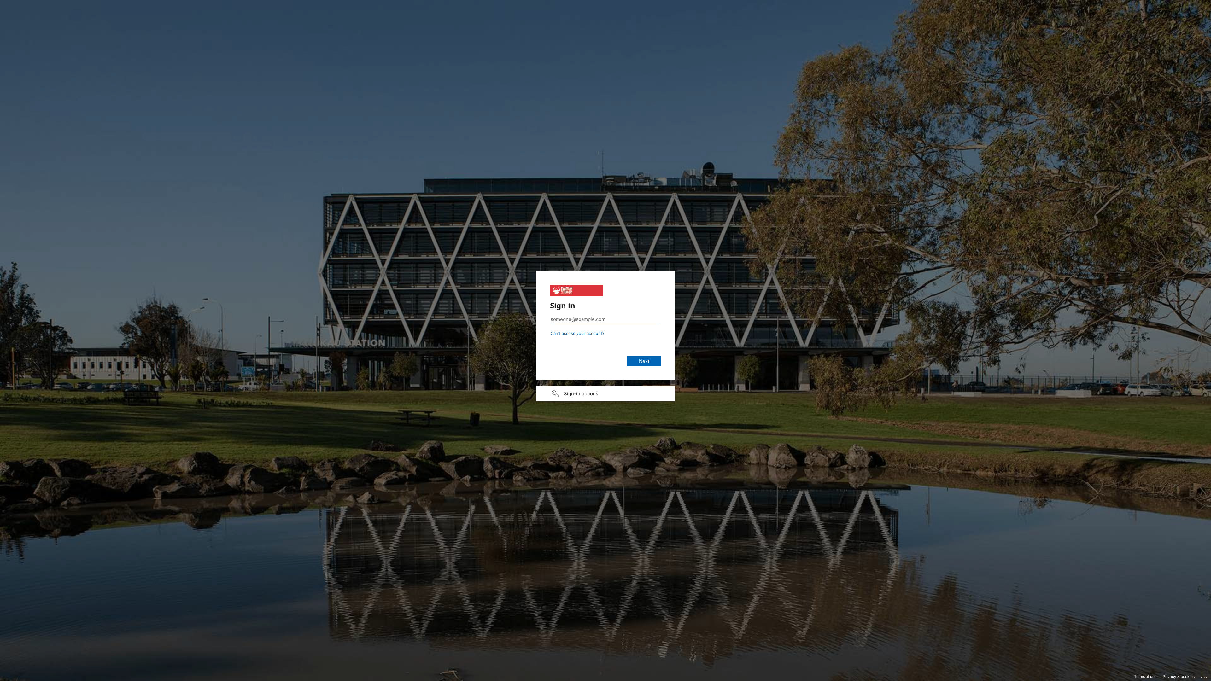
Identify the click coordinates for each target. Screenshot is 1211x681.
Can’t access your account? (578, 333)
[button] (605, 393)
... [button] (1204, 675)
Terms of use (1145, 676)
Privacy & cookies (1179, 676)
